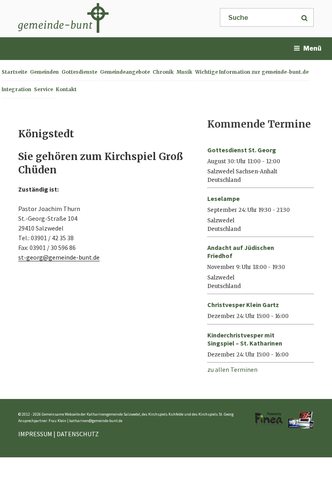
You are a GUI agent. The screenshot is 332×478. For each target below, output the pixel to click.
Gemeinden (44, 72)
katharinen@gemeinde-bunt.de (95, 420)
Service (43, 89)
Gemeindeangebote (125, 72)
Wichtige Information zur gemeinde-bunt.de (252, 72)
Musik (184, 72)
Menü (312, 48)
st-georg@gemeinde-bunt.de (59, 257)
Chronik (163, 72)
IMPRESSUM (35, 434)
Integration (16, 89)
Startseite (14, 72)
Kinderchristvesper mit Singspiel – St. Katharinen (244, 339)
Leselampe (223, 198)
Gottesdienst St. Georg (241, 150)
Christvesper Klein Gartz (243, 305)
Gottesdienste (79, 72)
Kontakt (66, 89)
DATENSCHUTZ (78, 434)
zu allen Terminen (232, 369)
